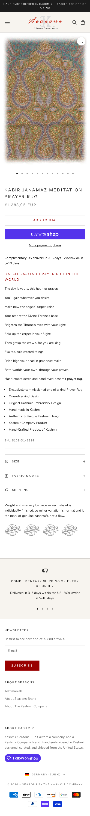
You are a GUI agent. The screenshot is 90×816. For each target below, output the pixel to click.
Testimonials (14, 691)
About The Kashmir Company (26, 706)
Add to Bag (45, 220)
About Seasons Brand (20, 699)
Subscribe (22, 666)
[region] (45, 584)
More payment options (45, 245)
